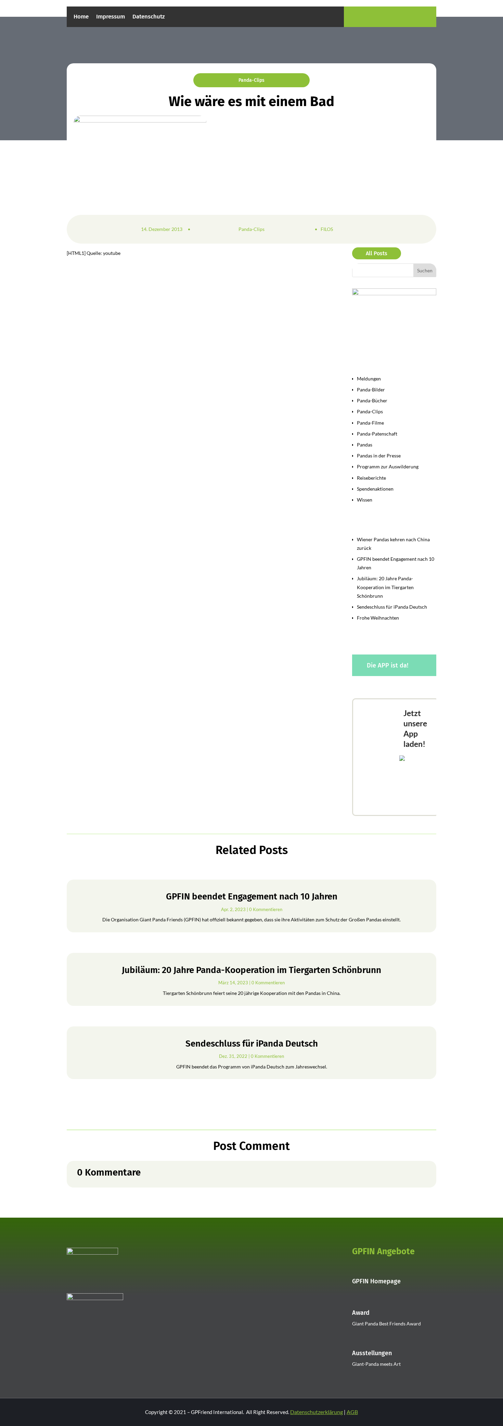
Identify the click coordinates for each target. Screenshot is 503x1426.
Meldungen (369, 378)
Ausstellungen (372, 1353)
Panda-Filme (370, 423)
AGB (352, 1412)
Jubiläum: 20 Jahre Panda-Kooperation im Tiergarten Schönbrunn (385, 586)
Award (361, 1313)
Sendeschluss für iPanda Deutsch (392, 607)
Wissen (364, 500)
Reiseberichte (371, 478)
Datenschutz (148, 17)
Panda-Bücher (372, 400)
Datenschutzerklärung (316, 1412)
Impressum (110, 17)
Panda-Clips (251, 80)
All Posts (376, 253)
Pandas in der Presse (379, 455)
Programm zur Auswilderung (387, 466)
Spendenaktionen (375, 489)
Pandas (364, 445)
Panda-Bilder (371, 389)
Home (81, 17)
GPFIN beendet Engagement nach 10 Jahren (251, 896)
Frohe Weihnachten (378, 618)
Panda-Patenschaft (377, 434)
